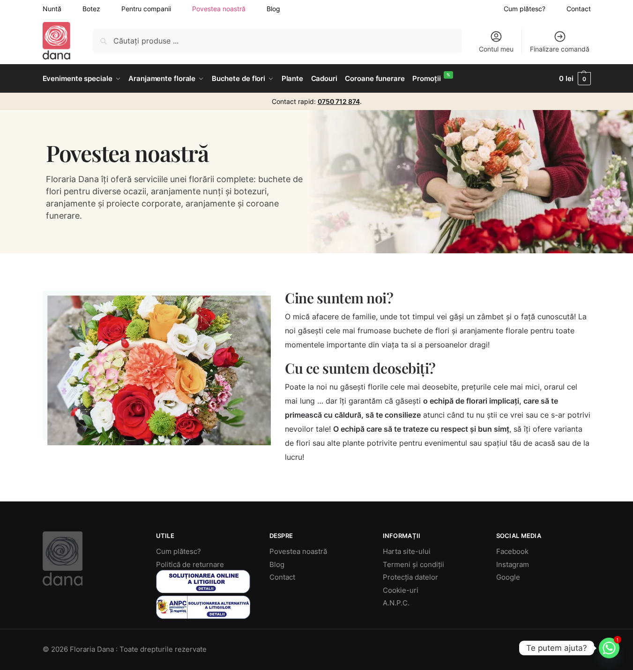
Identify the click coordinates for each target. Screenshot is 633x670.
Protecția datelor (410, 577)
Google (508, 577)
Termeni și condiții (413, 564)
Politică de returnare (190, 564)
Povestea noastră (219, 9)
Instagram (512, 564)
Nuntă (52, 9)
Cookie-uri (400, 590)
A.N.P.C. (396, 602)
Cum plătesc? (524, 9)
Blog (273, 9)
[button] (574, 79)
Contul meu (496, 49)
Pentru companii (146, 9)
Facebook (512, 551)
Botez (91, 9)
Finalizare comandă (559, 49)
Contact (578, 9)
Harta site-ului (407, 551)
